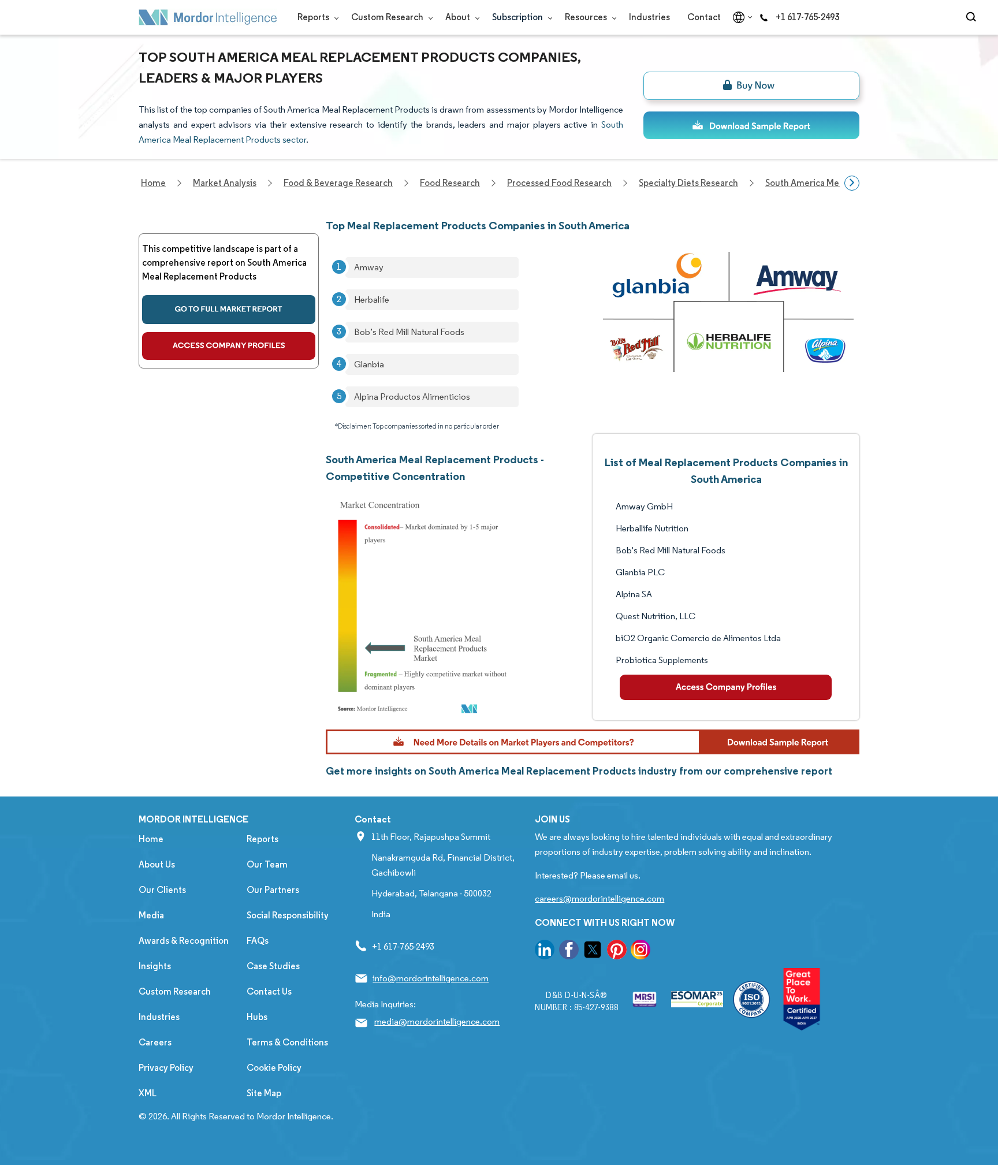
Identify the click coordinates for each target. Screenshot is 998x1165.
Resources (587, 17)
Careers (155, 1042)
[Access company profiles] (228, 346)
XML (148, 1093)
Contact (704, 17)
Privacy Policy (166, 1067)
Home (151, 838)
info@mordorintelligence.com (431, 978)
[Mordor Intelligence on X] (592, 951)
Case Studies (273, 966)
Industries (649, 17)
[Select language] (740, 17)
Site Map (264, 1093)
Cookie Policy (274, 1067)
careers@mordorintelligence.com (599, 898)
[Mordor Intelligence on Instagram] (640, 951)
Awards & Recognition (184, 940)
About (458, 17)
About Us (157, 864)
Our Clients (162, 889)
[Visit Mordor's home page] (208, 17)
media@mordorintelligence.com (437, 1021)
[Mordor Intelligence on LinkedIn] (544, 951)
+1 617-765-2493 (807, 17)
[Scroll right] (851, 183)
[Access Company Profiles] (726, 687)
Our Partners (273, 889)
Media (151, 915)
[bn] (751, 86)
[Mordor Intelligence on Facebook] (569, 951)
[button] (592, 741)
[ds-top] (751, 125)
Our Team (267, 864)
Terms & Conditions (287, 1042)
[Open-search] (973, 17)
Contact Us (269, 991)
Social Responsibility (288, 915)
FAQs (258, 940)
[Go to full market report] (228, 309)
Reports (314, 17)
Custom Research (388, 17)
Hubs (257, 1016)
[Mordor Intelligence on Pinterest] (617, 951)
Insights (155, 966)
